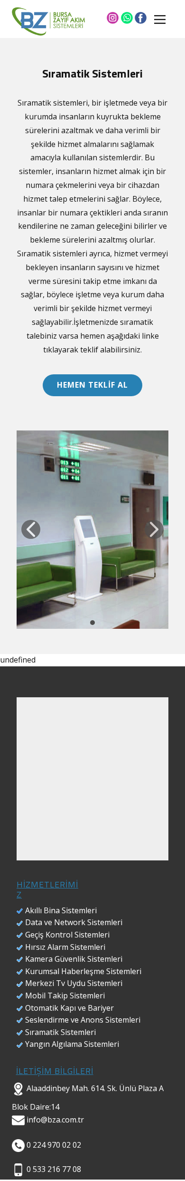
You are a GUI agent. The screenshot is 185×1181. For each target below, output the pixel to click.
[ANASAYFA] (48, 21)
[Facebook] (141, 18)
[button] (30, 529)
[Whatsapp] (127, 18)
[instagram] (113, 18)
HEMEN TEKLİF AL (92, 385)
